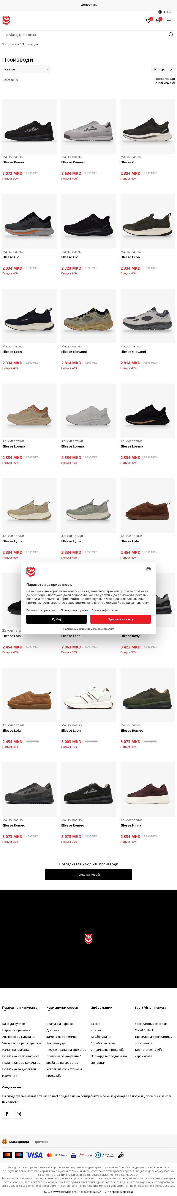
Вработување (101, 1037)
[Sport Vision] (6, 20)
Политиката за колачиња (21, 1063)
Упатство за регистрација (21, 1043)
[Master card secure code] (57, 1154)
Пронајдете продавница (109, 1056)
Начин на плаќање (16, 1050)
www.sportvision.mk (65, 1192)
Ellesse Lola (129, 541)
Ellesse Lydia (12, 541)
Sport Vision (10, 44)
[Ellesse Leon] (147, 221)
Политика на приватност (21, 1056)
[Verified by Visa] (73, 1154)
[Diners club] (105, 1154)
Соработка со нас (104, 1043)
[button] (88, 34)
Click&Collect (144, 1030)
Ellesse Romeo (13, 162)
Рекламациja (55, 1043)
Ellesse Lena (71, 636)
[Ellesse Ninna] (147, 789)
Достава (52, 1030)
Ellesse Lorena (13, 446)
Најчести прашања (16, 1030)
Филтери (159, 69)
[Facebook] (6, 1114)
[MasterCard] (7, 1154)
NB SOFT (98, 1192)
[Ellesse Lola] (147, 505)
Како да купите (13, 1024)
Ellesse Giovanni (74, 351)
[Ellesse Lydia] (29, 505)
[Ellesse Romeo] (29, 126)
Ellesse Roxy (130, 636)
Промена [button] (40, 1141)
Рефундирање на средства (66, 1050)
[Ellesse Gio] (147, 126)
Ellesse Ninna (130, 825)
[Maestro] (19, 1154)
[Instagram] (18, 1114)
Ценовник (98, 1063)
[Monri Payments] (85, 1154)
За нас (95, 1024)
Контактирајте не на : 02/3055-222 (88, 4)
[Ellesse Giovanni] (88, 316)
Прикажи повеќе (89, 874)
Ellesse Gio (128, 162)
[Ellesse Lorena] (29, 411)
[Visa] (34, 1154)
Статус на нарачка (60, 1024)
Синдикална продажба (108, 1050)
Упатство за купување (18, 1037)
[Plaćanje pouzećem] (121, 1154)
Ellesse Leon (130, 257)
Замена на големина (61, 1037)
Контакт (97, 1030)
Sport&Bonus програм (151, 1024)
